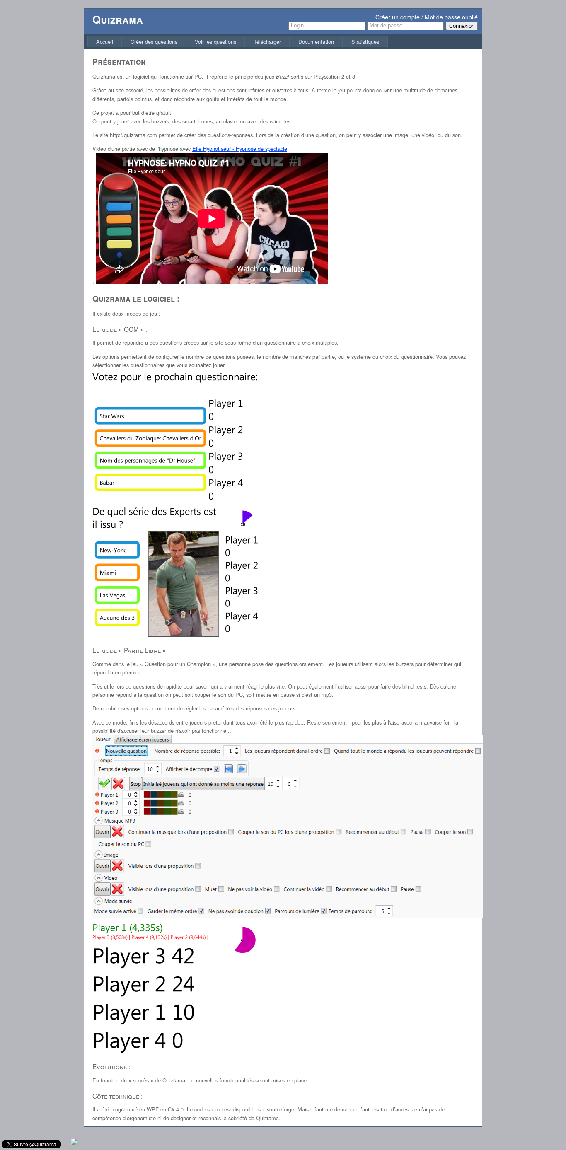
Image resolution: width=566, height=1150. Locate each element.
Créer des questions (154, 42)
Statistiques (365, 42)
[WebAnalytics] (78, 1146)
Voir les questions (215, 42)
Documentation (316, 42)
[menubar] (237, 41)
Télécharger (267, 42)
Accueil (104, 42)
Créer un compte (397, 17)
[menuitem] (104, 41)
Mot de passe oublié (451, 17)
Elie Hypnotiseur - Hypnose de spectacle (239, 148)
